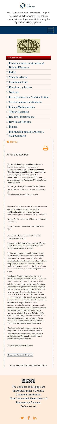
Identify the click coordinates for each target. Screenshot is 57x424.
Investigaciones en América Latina (29, 97)
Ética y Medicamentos (22, 107)
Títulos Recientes (19, 111)
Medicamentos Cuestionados (25, 102)
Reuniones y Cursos (20, 87)
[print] (45, 149)
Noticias (13, 92)
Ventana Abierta (18, 77)
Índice (12, 72)
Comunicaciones (18, 82)
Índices (13, 126)
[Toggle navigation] (50, 30)
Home (13, 142)
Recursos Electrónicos (21, 116)
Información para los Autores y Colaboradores (26, 133)
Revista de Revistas (20, 121)
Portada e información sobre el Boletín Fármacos (26, 65)
